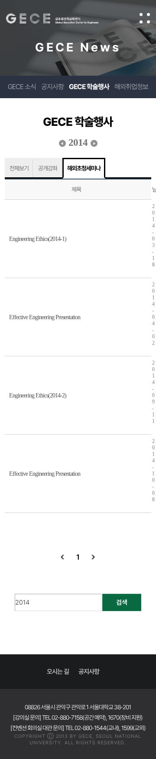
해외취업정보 (131, 87)
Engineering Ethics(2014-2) (37, 395)
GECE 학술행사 (89, 87)
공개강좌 (47, 168)
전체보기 (19, 168)
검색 (121, 602)
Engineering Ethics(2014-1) (37, 239)
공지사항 (52, 87)
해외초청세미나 (84, 168)
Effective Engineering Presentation (44, 317)
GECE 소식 (22, 87)
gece (61, 18)
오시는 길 (58, 672)
